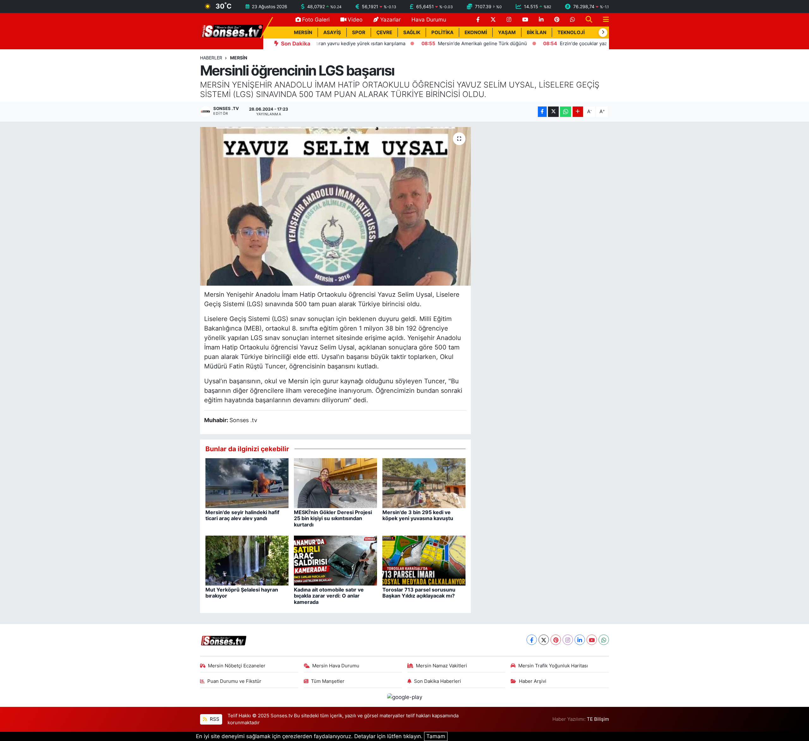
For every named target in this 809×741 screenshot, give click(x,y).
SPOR (358, 32)
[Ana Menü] (603, 20)
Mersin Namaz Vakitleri (441, 666)
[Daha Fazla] (578, 111)
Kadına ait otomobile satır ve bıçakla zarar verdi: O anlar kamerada (329, 595)
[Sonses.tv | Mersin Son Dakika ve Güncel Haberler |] (231, 30)
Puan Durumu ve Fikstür (234, 681)
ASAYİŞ (332, 32)
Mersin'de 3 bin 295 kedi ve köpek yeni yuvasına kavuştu (417, 515)
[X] (543, 640)
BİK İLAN (536, 32)
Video (355, 19)
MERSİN (303, 32)
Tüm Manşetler (327, 681)
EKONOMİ (476, 32)
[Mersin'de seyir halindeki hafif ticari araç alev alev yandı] (247, 483)
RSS (214, 719)
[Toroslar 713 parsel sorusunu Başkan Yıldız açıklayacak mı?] (423, 560)
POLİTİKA (442, 32)
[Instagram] (568, 640)
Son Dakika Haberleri (437, 681)
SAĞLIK (411, 32)
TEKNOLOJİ (571, 32)
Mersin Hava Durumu (335, 666)
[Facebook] (531, 640)
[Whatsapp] (604, 640)
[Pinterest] (555, 640)
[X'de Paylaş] (553, 111)
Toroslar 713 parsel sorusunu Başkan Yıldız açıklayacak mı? (418, 592)
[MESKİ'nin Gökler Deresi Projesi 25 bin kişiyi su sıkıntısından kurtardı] (335, 483)
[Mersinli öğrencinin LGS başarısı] (335, 206)
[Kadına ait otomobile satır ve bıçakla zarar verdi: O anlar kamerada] (335, 560)
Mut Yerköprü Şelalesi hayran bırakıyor (241, 592)
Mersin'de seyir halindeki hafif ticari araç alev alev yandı (242, 515)
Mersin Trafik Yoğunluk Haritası (553, 666)
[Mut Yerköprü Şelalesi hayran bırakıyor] (247, 560)
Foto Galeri (316, 19)
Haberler (211, 57)
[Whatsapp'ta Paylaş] (565, 111)
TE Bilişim (598, 719)
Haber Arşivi (532, 681)
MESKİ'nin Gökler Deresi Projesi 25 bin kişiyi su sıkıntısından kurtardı (333, 518)
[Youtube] (592, 640)
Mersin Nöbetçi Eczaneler (236, 666)
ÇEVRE (384, 32)
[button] (603, 32)
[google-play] (404, 697)
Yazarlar (390, 19)
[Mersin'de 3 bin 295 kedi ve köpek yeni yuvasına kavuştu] (423, 483)
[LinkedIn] (580, 640)
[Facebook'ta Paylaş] (542, 111)
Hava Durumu (428, 19)
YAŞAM (507, 32)
